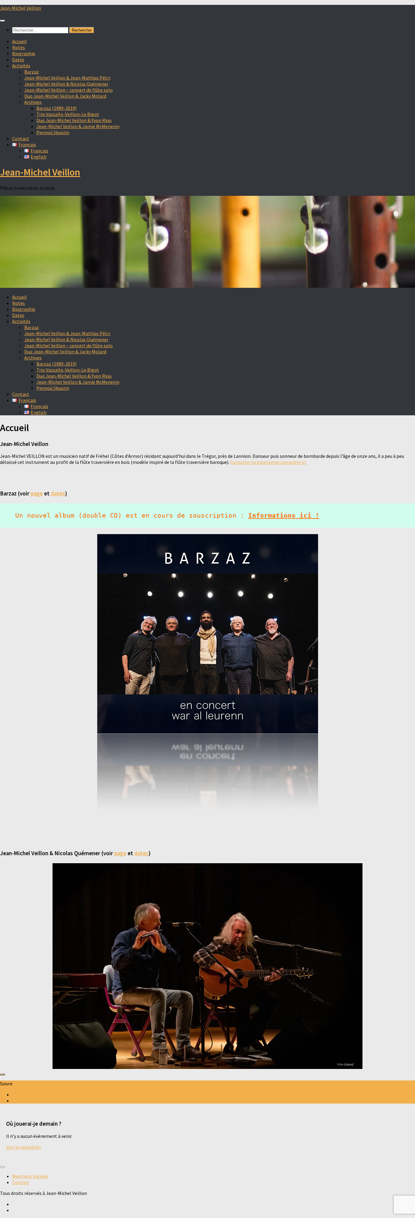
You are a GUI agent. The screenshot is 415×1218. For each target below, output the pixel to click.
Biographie (23, 53)
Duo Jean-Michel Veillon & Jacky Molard (65, 96)
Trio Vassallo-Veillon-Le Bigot (67, 114)
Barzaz (31, 72)
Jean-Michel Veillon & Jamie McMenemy (77, 126)
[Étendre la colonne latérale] (2, 1074)
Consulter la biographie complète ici (268, 462)
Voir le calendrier (23, 1147)
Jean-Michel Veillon (20, 8)
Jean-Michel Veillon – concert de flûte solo (68, 90)
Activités (21, 66)
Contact (20, 138)
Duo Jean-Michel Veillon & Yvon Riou (73, 120)
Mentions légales (30, 1176)
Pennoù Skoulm (52, 132)
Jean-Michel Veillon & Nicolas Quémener (66, 84)
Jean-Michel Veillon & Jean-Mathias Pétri (67, 78)
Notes (18, 47)
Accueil (19, 41)
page (37, 493)
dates (58, 493)
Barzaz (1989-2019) (56, 108)
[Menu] (2, 21)
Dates (18, 59)
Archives (33, 102)
